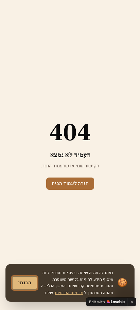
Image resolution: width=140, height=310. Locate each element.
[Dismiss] (132, 302)
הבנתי (24, 282)
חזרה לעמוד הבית (70, 183)
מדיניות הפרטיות (69, 293)
